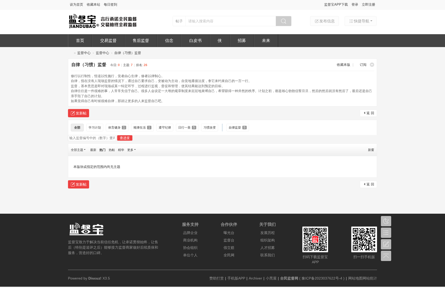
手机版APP (236, 278)
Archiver (255, 278)
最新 (93, 150)
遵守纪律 (165, 127)
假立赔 (229, 248)
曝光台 (229, 233)
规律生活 (141, 127)
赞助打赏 (216, 278)
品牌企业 (190, 233)
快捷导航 (361, 21)
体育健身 (116, 127)
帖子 (179, 21)
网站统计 (370, 278)
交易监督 (108, 40)
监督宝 (70, 53)
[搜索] (283, 21)
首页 (80, 40)
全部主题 (77, 150)
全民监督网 (289, 278)
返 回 (370, 113)
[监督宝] (103, 28)
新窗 (371, 150)
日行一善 (186, 127)
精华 (121, 150)
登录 (355, 4)
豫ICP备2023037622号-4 (322, 278)
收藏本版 (344, 65)
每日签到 (110, 4)
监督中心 (84, 53)
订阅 (363, 65)
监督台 (229, 240)
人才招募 (267, 248)
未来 (266, 40)
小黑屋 (271, 278)
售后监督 (141, 40)
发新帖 (81, 113)
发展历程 (267, 233)
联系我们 (267, 255)
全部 (77, 127)
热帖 (112, 150)
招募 (242, 40)
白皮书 (195, 40)
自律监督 (237, 127)
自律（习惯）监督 (127, 53)
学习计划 (95, 127)
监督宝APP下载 (336, 4)
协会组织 (190, 248)
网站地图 (355, 278)
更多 (130, 150)
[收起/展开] (372, 64)
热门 (102, 150)
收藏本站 (93, 4)
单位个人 (190, 255)
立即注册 (368, 4)
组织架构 (267, 240)
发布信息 (327, 21)
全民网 (229, 255)
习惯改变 (209, 127)
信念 (169, 40)
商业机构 (190, 240)
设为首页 (76, 4)
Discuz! (94, 278)
